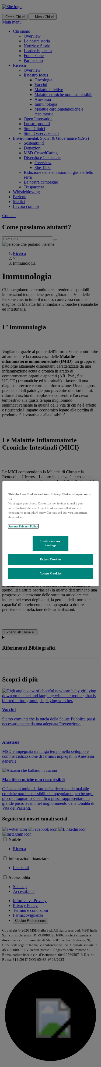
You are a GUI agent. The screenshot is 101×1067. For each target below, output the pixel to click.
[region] (50, 533)
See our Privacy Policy (23, 526)
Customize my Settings (50, 543)
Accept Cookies (51, 573)
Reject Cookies (50, 559)
